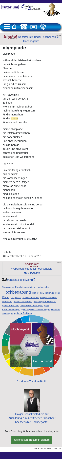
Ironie (57, 293)
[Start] (14, 26)
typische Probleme (23, 313)
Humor (35, 293)
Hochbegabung (16, 292)
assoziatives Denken (23, 301)
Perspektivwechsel (48, 297)
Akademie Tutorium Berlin (32, 381)
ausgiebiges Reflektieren (45, 301)
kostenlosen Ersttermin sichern (32, 439)
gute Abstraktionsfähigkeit (31, 305)
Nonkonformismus (30, 297)
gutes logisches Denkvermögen (35, 309)
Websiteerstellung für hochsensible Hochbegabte (38, 39)
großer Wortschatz (10, 305)
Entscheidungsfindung (25, 287)
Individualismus (47, 293)
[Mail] (33, 26)
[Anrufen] (24, 26)
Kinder (5, 297)
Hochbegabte (43, 287)
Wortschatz (7, 301)
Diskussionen (8, 287)
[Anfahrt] (43, 26)
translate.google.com (19, 279)
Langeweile (16, 297)
